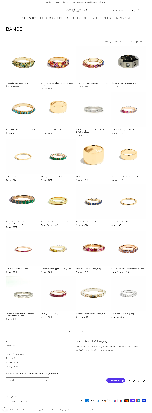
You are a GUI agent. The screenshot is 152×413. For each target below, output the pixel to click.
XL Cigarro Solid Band (85, 177)
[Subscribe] (46, 380)
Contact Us (10, 346)
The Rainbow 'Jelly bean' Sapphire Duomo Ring (57, 84)
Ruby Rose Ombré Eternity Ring (88, 269)
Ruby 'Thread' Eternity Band (17, 269)
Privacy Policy (12, 367)
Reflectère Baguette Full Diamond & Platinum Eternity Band (20, 315)
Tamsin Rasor (16, 410)
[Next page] (82, 331)
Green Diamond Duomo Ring (17, 83)
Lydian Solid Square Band (16, 177)
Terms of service (52, 410)
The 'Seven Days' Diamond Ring (123, 83)
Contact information (80, 410)
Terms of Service (13, 358)
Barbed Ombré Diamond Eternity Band (91, 314)
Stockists (10, 350)
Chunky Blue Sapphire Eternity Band (90, 222)
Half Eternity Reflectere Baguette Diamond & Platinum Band (93, 131)
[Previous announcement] (6, 2)
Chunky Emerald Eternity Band (53, 177)
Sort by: (108, 42)
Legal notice (93, 410)
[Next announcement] (145, 2)
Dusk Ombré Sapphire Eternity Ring (125, 130)
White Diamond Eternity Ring (122, 314)
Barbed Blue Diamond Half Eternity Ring (22, 130)
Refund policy (28, 410)
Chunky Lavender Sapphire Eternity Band (127, 269)
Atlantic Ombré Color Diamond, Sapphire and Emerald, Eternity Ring (22, 223)
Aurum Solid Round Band (121, 222)
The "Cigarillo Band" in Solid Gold (124, 177)
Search (9, 342)
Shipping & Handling (14, 362)
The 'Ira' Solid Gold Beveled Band (54, 222)
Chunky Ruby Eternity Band (52, 314)
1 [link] (69, 331)
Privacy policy (40, 410)
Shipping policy (65, 410)
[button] (29, 18)
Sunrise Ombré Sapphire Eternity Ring (56, 269)
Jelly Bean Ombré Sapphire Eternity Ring (92, 83)
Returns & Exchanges (15, 354)
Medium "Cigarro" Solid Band (52, 130)
